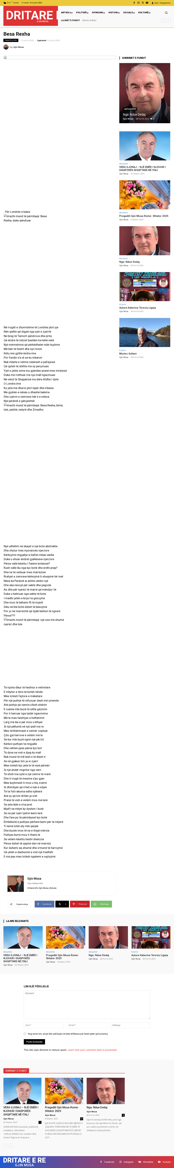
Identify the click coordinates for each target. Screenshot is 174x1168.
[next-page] (11, 1146)
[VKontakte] (140, 1162)
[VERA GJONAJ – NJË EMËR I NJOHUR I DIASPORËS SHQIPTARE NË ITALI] (144, 145)
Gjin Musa (18, 47)
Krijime (122, 304)
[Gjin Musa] (6, 47)
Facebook (109, 1162)
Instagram (129, 1162)
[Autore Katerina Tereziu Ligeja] (144, 286)
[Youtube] (147, 3)
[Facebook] (134, 3)
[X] (143, 3)
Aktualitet (130, 109)
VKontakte (148, 1162)
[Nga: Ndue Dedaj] (144, 93)
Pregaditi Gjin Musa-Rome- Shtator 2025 (143, 216)
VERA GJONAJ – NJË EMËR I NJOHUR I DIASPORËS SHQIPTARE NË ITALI (142, 169)
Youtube (166, 1162)
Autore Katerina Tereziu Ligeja (137, 307)
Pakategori (11, 40)
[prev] (163, 20)
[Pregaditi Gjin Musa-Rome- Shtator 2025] (144, 194)
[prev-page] (5, 1146)
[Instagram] (138, 3)
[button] (166, 12)
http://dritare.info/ (35, 883)
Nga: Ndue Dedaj (134, 114)
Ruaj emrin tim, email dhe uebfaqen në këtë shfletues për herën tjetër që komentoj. (68, 1034)
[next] (168, 20)
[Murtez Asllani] (144, 332)
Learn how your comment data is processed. (92, 1049)
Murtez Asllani (128, 353)
